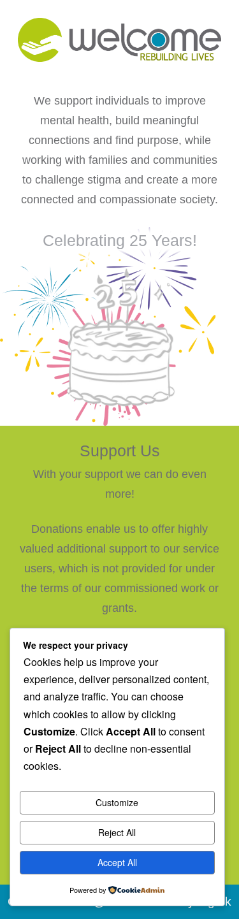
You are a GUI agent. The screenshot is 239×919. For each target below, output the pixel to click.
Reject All (117, 832)
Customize (117, 802)
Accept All (117, 862)
